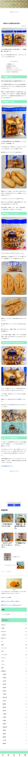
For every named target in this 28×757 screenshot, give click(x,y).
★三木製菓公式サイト (6, 466)
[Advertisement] (14, 16)
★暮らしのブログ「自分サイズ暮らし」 (11, 601)
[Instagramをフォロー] (14, 505)
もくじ (12, 61)
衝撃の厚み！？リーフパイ (12, 68)
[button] (25, 614)
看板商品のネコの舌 (11, 66)
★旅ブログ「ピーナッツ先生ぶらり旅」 (11, 605)
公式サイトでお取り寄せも (12, 72)
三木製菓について (10, 64)
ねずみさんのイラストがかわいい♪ (14, 70)
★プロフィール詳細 (6, 597)
